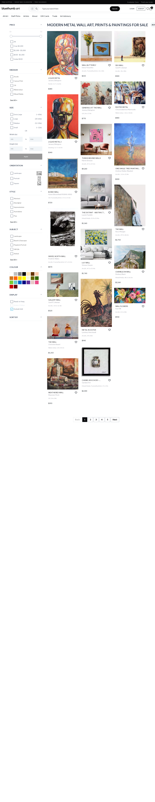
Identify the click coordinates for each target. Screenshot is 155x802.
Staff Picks (15, 16)
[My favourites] (147, 8)
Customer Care (133, 2)
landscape (17, 173)
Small (16, 127)
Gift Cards (44, 16)
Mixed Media (18, 94)
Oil (15, 85)
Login (132, 9)
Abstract (17, 198)
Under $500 (18, 59)
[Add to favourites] (76, 78)
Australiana (18, 211)
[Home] (11, 8)
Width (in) (13, 134)
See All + (13, 100)
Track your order (147, 2)
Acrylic (16, 77)
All (15, 42)
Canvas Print (18, 81)
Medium (17, 123)
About (34, 16)
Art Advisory (65, 16)
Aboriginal (17, 203)
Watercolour (18, 90)
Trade (54, 16)
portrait (16, 178)
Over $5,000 (18, 46)
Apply (26, 156)
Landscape (17, 236)
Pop (15, 216)
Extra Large (18, 114)
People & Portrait (20, 245)
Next (115, 419)
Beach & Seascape (20, 240)
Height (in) (14, 144)
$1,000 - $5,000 (20, 50)
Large (16, 119)
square (16, 183)
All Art (5, 16)
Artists (26, 16)
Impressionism (19, 207)
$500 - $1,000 (19, 55)
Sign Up (141, 9)
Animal (16, 253)
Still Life (16, 249)
